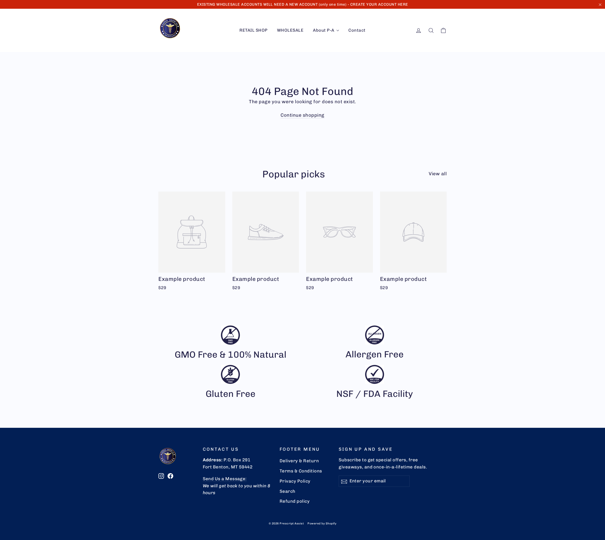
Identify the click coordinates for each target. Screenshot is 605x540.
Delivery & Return (299, 460)
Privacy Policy (295, 481)
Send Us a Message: (225, 478)
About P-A (324, 30)
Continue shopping (302, 115)
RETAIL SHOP (253, 30)
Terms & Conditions (301, 471)
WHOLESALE (290, 30)
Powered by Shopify (321, 523)
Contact (357, 30)
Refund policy (295, 501)
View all (438, 173)
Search (287, 491)
